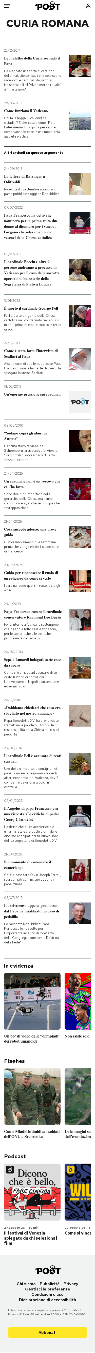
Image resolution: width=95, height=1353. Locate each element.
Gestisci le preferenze (47, 1289)
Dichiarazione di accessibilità (47, 1299)
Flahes (14, 1061)
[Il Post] (47, 5)
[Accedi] (88, 5)
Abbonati (47, 1332)
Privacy (71, 1283)
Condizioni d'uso (47, 1294)
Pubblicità (50, 1283)
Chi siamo (26, 1283)
